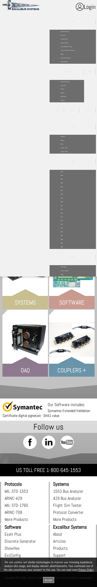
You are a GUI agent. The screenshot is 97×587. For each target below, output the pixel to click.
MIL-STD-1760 (16, 505)
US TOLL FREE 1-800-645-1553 (48, 470)
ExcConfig (13, 555)
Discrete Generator (20, 541)
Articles (59, 541)
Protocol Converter (68, 512)
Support (59, 555)
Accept (49, 580)
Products (60, 548)
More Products (16, 519)
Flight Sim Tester (67, 505)
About (57, 534)
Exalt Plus (13, 534)
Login (90, 7)
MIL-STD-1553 (16, 491)
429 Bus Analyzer (67, 498)
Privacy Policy (85, 570)
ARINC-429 (13, 498)
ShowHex (12, 548)
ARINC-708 (13, 512)
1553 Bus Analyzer (68, 491)
